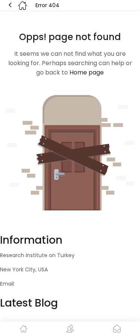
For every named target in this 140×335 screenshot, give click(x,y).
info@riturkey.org (38, 283)
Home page (86, 72)
